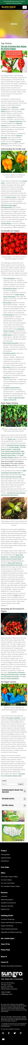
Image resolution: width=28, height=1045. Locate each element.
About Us (4, 956)
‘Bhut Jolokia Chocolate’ (10, 343)
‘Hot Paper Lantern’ (9, 353)
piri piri (9, 117)
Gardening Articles (7, 915)
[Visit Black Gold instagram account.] (3, 1033)
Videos (3, 873)
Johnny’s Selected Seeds (12, 451)
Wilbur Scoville (11, 197)
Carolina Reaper (6, 223)
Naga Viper (6, 377)
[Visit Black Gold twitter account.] (14, 1033)
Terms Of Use (5, 944)
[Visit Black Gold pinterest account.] (21, 1033)
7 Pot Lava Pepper (9, 278)
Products (4, 850)
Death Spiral (7, 335)
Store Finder (5, 867)
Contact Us (4, 962)
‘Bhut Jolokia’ (7, 302)
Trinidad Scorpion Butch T (11, 387)
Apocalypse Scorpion (10, 288)
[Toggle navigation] (25, 7)
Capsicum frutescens (15, 121)
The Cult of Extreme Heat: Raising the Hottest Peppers (13, 47)
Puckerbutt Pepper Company (16, 445)
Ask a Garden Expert (7, 938)
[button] (14, 791)
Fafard (16, 595)
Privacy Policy (5, 950)
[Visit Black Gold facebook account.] (9, 1033)
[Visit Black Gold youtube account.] (3, 1039)
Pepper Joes (11, 439)
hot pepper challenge (13, 718)
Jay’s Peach (7, 367)
